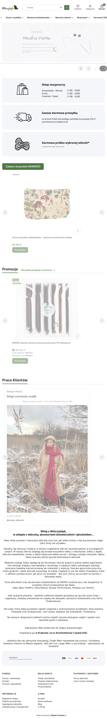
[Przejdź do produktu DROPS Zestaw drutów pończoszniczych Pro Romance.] (47, 308)
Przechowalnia (44, 686)
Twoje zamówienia (46, 678)
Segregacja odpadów (12, 704)
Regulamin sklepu (10, 698)
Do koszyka (20, 250)
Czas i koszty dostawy (84, 681)
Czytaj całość (14, 515)
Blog (40, 704)
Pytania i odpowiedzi (11, 684)
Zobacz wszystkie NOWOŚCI (23, 166)
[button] (66, 7)
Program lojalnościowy (48, 681)
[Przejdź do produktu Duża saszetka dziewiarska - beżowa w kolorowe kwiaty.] (47, 203)
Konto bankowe (45, 701)
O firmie (41, 707)
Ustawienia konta (46, 684)
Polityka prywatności (11, 701)
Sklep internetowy (50, 715)
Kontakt (5, 681)
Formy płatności (81, 678)
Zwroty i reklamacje (11, 678)
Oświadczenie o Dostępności (15, 707)
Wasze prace (14, 391)
